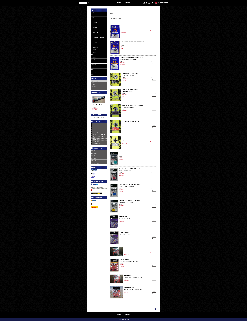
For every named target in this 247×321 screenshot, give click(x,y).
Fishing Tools (93, 57)
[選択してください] (99, 81)
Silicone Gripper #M (96, 143)
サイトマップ (93, 160)
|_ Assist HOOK (94, 32)
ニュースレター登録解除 (95, 163)
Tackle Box (93, 54)
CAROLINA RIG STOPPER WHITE (130, 137)
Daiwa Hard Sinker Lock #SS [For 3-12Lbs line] (129, 200)
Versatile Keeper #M (124, 259)
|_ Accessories (94, 22)
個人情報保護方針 (94, 153)
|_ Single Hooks (94, 39)
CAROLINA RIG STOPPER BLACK (99, 134)
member (149, 1)
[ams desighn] (99, 86)
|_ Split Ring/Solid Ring (96, 49)
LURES (92, 12)
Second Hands (93, 59)
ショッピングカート (152, 1)
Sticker (92, 62)
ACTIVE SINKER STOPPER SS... (98, 128)
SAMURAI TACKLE (126, 319)
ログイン (146, 1)
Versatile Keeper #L (96, 141)
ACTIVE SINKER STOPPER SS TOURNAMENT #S (131, 57)
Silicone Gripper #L (123, 216)
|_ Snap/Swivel (94, 47)
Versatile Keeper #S (96, 132)
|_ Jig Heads (94, 42)
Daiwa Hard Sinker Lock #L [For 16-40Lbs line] (129, 152)
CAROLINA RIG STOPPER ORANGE (130, 121)
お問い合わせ (93, 158)
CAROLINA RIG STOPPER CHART (130, 89)
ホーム (144, 1)
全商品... (92, 74)
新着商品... (93, 69)
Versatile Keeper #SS (96, 139)
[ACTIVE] (99, 85)
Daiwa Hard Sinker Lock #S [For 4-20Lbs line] (130, 184)
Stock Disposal (93, 64)
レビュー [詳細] (97, 114)
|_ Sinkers (93, 44)
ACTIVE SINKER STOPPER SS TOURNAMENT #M (132, 41)
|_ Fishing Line (94, 27)
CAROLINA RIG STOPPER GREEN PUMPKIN (99, 137)
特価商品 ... (93, 67)
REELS (92, 17)
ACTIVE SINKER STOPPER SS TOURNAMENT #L (133, 26)
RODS (92, 15)
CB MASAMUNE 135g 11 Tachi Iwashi (97, 105)
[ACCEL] (99, 83)
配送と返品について (94, 150)
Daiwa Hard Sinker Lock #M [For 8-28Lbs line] (129, 168)
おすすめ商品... (93, 72)
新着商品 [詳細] (97, 92)
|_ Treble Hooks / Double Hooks (97, 37)
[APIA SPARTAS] (99, 88)
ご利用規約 (93, 155)
